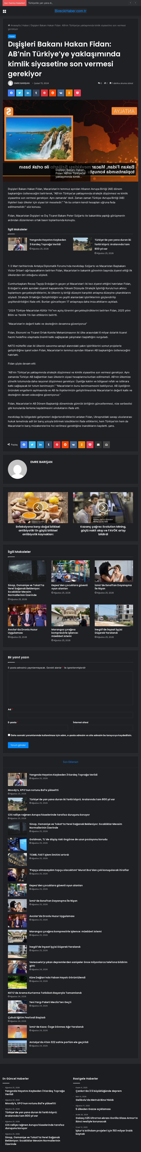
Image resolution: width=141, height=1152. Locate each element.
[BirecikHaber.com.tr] (70, 11)
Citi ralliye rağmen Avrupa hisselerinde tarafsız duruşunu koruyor (49, 814)
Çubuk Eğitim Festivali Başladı (26, 1017)
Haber (25, 25)
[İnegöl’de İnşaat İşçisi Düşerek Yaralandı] (114, 615)
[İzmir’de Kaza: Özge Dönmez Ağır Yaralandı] (17, 1031)
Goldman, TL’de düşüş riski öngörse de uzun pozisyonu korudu (68, 839)
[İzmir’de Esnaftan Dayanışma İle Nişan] (114, 571)
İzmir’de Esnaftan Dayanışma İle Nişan (113, 587)
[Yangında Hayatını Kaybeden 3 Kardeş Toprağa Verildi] (17, 244)
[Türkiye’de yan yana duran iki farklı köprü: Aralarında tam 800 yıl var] (82, 244)
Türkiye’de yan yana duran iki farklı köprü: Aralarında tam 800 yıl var (64, 3)
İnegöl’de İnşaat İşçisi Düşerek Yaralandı (108, 631)
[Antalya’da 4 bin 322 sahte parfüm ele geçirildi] (17, 1046)
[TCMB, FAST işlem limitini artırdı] (17, 859)
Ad (10, 709)
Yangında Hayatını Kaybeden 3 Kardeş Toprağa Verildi (63, 774)
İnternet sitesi (80, 722)
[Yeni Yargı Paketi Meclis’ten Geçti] (17, 1006)
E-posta (13, 722)
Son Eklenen (70, 762)
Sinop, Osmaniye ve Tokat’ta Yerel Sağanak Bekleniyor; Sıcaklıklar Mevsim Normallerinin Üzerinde (26, 590)
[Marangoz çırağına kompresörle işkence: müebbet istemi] (70, 615)
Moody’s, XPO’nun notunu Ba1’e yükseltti (33, 790)
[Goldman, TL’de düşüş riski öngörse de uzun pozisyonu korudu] (17, 844)
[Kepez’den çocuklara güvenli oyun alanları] (70, 571)
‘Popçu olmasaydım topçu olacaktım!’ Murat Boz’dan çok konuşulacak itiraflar (79, 870)
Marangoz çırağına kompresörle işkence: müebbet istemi (64, 633)
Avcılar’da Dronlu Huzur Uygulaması (22, 631)
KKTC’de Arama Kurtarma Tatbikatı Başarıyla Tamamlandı (45, 993)
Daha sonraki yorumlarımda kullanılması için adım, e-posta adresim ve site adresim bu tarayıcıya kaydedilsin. (71, 735)
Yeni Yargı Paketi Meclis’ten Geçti (50, 1002)
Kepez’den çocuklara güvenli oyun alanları (69, 587)
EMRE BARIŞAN (22, 83)
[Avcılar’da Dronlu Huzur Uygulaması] (27, 615)
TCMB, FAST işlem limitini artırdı (49, 854)
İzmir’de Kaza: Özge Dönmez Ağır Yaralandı (56, 1027)
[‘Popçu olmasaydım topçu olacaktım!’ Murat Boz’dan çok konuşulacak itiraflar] (17, 874)
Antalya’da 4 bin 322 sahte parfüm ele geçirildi (58, 1042)
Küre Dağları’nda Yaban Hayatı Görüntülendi (57, 977)
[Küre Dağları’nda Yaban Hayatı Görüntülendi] (17, 982)
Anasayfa (15, 25)
